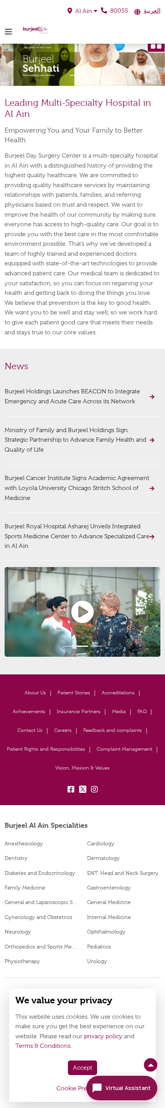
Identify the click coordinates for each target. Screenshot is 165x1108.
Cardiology (100, 843)
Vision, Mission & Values (82, 768)
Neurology (18, 932)
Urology (97, 961)
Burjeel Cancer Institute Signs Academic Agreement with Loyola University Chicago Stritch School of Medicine (77, 488)
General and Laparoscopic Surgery (41, 902)
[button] (82, 11)
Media (119, 711)
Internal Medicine (109, 917)
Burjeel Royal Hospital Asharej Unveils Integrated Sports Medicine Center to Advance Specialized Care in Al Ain (77, 536)
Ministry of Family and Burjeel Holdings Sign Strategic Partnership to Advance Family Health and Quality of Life (75, 440)
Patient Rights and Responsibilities (46, 749)
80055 (118, 10)
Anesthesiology (24, 843)
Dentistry (16, 858)
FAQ (142, 711)
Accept (82, 1067)
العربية (152, 10)
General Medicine (109, 902)
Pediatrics (99, 947)
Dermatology (103, 858)
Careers (63, 730)
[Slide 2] (89, 75)
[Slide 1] (75, 75)
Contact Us (30, 730)
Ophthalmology (106, 932)
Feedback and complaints (112, 730)
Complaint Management (124, 749)
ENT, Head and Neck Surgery (122, 873)
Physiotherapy (22, 961)
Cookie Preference (82, 1088)
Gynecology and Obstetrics (38, 917)
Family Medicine (25, 887)
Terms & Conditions (43, 1045)
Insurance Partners (79, 711)
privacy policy (103, 1036)
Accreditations (118, 692)
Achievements (29, 711)
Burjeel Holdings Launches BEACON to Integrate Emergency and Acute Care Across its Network (72, 396)
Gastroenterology (109, 887)
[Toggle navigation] (8, 32)
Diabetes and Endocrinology (40, 873)
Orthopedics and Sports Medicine (41, 947)
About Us (35, 692)
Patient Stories (74, 692)
